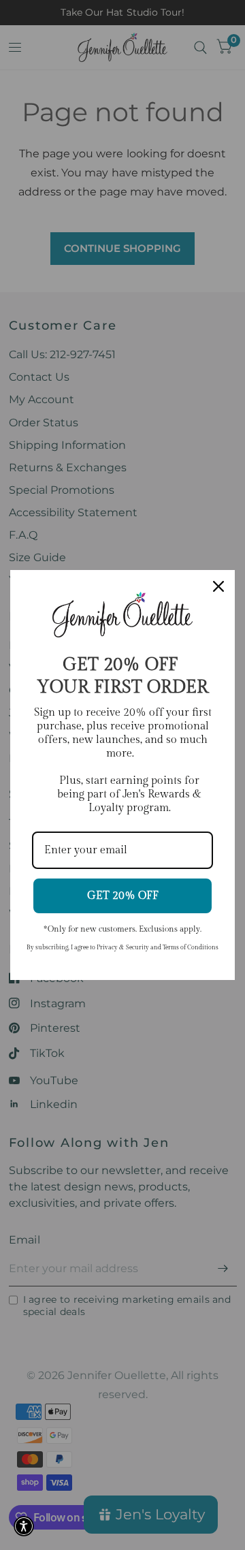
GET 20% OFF (123, 895)
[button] (24, 1526)
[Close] (218, 586)
